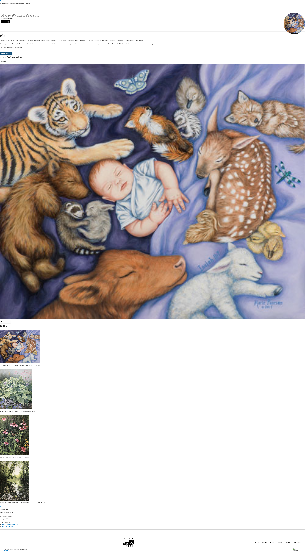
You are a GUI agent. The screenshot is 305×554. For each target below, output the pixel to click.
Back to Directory (6, 53)
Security (280, 542)
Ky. (1, 1)
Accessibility (297, 542)
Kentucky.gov (6, 550)
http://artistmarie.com (8, 526)
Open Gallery (6, 321)
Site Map (264, 542)
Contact (257, 542)
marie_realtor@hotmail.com (10, 524)
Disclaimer (288, 542)
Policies (272, 542)
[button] (0, 507)
